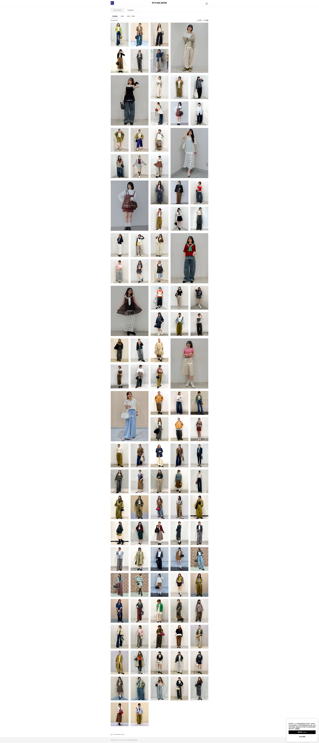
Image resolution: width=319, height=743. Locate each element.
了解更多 (297, 728)
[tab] (117, 10)
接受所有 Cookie (302, 732)
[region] (302, 730)
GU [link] (111, 734)
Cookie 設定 (302, 736)
